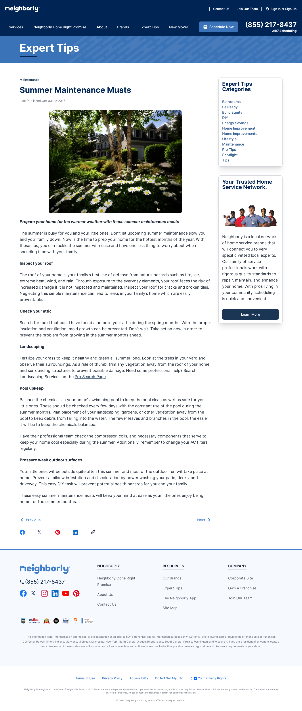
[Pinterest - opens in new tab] (76, 593)
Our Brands (172, 578)
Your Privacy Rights (212, 678)
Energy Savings (235, 123)
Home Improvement (238, 128)
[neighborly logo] (53, 569)
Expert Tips (172, 588)
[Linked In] (76, 532)
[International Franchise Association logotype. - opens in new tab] (23, 621)
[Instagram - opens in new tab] (44, 593)
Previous (33, 520)
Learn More (250, 314)
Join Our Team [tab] (247, 9)
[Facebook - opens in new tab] (23, 593)
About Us (105, 594)
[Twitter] (40, 532)
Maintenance (29, 80)
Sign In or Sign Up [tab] (284, 9)
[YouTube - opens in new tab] (65, 593)
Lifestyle (229, 139)
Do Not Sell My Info (169, 678)
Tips (225, 160)
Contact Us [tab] (221, 9)
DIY (225, 117)
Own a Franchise (242, 588)
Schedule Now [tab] (221, 27)
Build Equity (232, 112)
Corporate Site (240, 578)
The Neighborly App (179, 598)
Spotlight (230, 155)
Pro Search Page (90, 376)
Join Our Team (240, 598)
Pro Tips (229, 149)
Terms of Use (85, 678)
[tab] (16, 27)
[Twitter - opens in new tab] (33, 593)
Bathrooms (231, 101)
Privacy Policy (112, 678)
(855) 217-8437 (45, 582)
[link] (93, 532)
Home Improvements (239, 133)
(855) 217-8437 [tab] (271, 25)
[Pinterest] (58, 532)
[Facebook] (23, 532)
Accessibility (139, 678)
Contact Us (106, 604)
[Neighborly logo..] (22, 9)
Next (201, 520)
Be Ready (230, 107)
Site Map (170, 608)
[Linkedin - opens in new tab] (55, 593)
